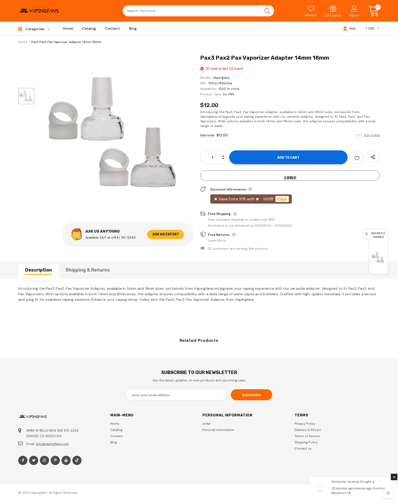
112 (209, 248)
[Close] (394, 477)
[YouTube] (66, 460)
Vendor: (206, 78)
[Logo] (39, 10)
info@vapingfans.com (52, 444)
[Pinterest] (55, 460)
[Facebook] (22, 460)
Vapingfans (221, 78)
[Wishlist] (357, 157)
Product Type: (211, 94)
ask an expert (165, 234)
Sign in (354, 15)
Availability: (208, 89)
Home (22, 42)
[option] (116, 133)
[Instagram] (44, 460)
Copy (282, 199)
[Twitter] (33, 460)
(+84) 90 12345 (123, 237)
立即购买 (290, 178)
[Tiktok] (77, 460)
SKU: (203, 83)
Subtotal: (207, 135)
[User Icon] (354, 8)
